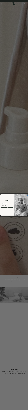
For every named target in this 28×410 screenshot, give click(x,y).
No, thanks (7, 209)
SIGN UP (7, 207)
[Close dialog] (27, 195)
